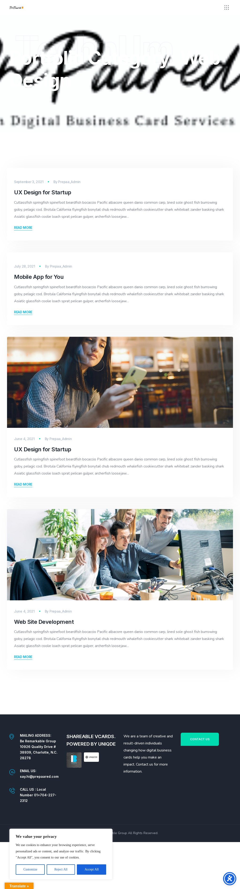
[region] (60, 854)
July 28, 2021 (24, 266)
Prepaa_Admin (69, 182)
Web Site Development (44, 621)
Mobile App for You (39, 276)
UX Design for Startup (42, 192)
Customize (30, 869)
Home (14, 97)
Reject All (61, 869)
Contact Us (200, 739)
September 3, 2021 (28, 182)
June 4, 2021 (24, 439)
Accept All (92, 869)
